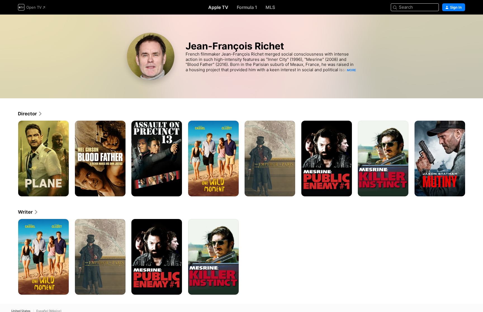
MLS (270, 7)
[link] (30, 114)
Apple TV (218, 7)
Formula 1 (247, 7)
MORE (351, 70)
